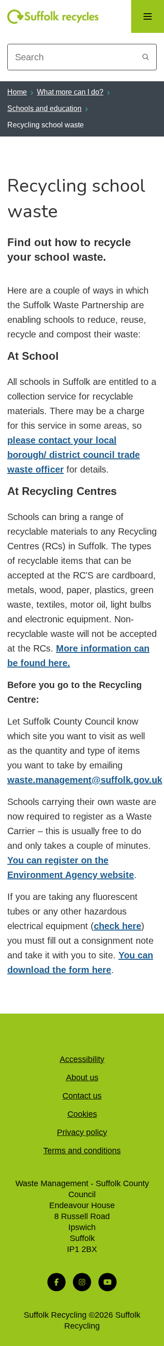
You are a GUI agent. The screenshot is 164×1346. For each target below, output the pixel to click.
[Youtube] (107, 1282)
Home (17, 92)
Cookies (82, 1114)
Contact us (82, 1095)
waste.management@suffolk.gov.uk (84, 780)
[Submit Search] (145, 57)
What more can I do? (70, 92)
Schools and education (44, 108)
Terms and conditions (82, 1150)
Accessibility (82, 1059)
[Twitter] (82, 1282)
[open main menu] (147, 16)
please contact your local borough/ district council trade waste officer (73, 454)
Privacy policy (82, 1132)
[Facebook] (56, 1282)
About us (82, 1077)
